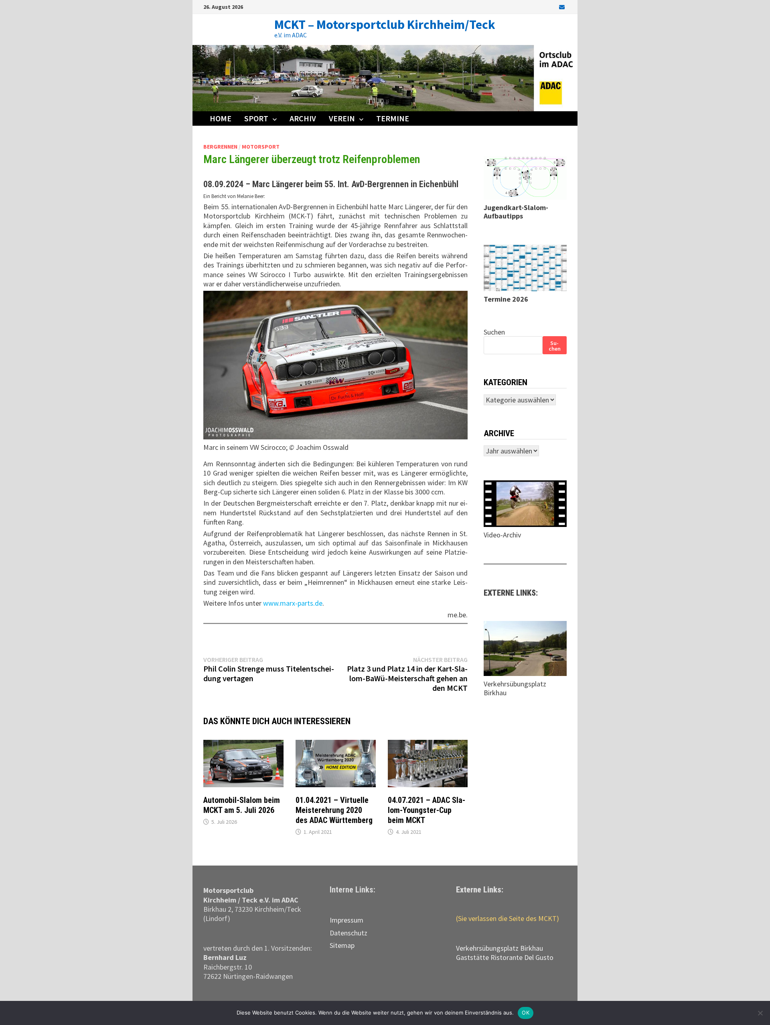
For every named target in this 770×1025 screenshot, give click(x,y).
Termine (392, 118)
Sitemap (342, 945)
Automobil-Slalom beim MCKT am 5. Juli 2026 (241, 805)
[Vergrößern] (457, 301)
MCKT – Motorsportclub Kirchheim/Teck (384, 24)
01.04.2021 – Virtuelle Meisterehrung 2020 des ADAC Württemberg (334, 810)
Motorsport (261, 146)
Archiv (303, 118)
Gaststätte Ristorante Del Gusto (504, 957)
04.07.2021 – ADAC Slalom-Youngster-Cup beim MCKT (426, 810)
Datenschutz (348, 932)
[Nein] (760, 1013)
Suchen (494, 332)
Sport (256, 118)
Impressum (346, 920)
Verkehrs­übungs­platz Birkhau (499, 948)
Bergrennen (220, 146)
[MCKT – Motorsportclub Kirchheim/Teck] (385, 77)
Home (220, 118)
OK (525, 1012)
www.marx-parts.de (292, 603)
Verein (342, 118)
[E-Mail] (562, 6)
